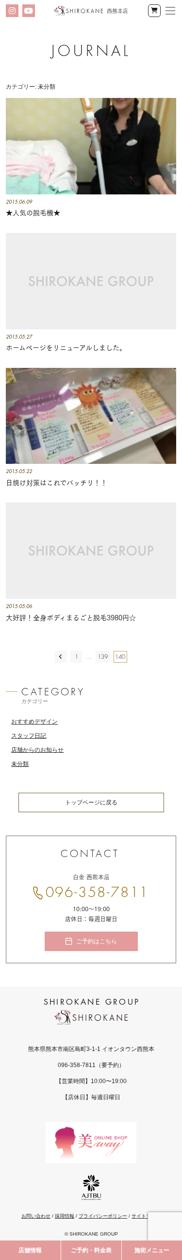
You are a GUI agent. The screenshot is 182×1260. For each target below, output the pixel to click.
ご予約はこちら (96, 941)
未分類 (20, 764)
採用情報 (64, 1216)
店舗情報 (30, 1250)
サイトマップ (146, 1216)
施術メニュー (151, 1250)
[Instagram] (12, 10)
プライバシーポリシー (103, 1216)
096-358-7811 (97, 892)
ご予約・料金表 (91, 1250)
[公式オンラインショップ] (154, 10)
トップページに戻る (91, 802)
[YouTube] (28, 10)
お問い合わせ (35, 1216)
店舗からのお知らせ (37, 749)
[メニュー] (170, 11)
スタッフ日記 (28, 735)
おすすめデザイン (34, 721)
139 (103, 657)
